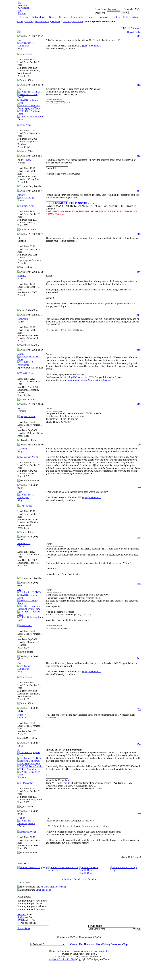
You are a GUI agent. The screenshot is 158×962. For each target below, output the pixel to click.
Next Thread (88, 879)
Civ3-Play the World (73, 21)
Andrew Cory (24, 160)
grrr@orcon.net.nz (92, 45)
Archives (55, 21)
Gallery (116, 17)
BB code (21, 914)
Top (125, 944)
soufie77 (21, 714)
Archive (96, 944)
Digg (45, 867)
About (135, 17)
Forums (90, 17)
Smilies (21, 917)
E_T (19, 749)
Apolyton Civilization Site (62, 959)
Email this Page (43, 889)
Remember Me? (131, 9)
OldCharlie (22, 319)
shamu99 (21, 275)
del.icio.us (53, 870)
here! (67, 780)
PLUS (126, 17)
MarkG (21, 353)
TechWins (22, 448)
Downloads (103, 17)
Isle (19, 238)
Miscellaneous (42, 21)
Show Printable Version (55, 886)
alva (19, 89)
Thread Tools (133, 32)
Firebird (21, 818)
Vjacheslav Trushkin (70, 951)
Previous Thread (72, 879)
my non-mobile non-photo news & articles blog (88, 380)
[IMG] (20, 920)
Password (100, 12)
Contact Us (76, 944)
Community (77, 17)
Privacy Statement (111, 944)
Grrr (19, 40)
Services (63, 17)
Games (52, 17)
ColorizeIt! (103, 951)
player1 (21, 408)
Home (20, 21)
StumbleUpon (86, 873)
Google (113, 870)
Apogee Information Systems (109, 377)
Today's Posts (38, 17)
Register (24, 17)
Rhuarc (21, 194)
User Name (100, 9)
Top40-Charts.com (78, 377)
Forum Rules (23, 928)
